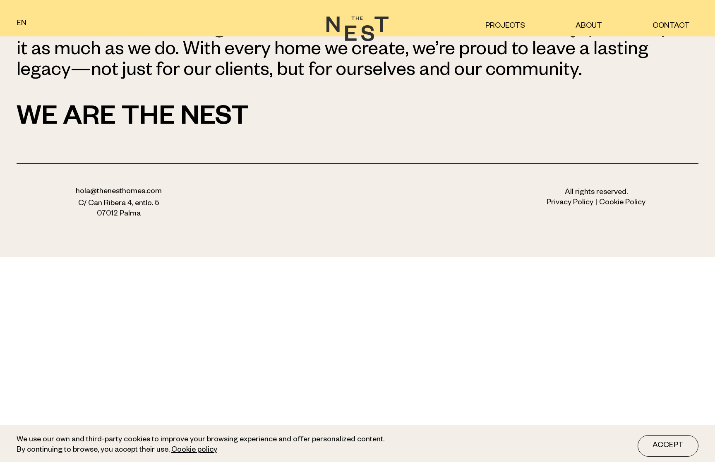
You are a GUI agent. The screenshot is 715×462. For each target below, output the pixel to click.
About (589, 26)
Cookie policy (194, 450)
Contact (671, 26)
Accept (668, 446)
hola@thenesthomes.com (119, 192)
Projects (505, 26)
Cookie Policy (622, 203)
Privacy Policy (570, 203)
